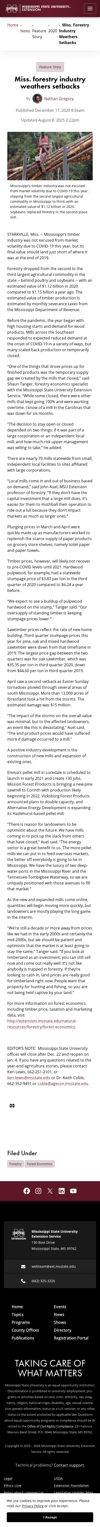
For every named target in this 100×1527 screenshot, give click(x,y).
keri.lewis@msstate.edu (28, 1077)
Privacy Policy (32, 1506)
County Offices (25, 1330)
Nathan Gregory (59, 98)
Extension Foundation (71, 1485)
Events (60, 1306)
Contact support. (69, 1465)
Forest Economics (39, 1164)
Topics (18, 1314)
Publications (23, 1338)
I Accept (50, 1517)
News (25, 31)
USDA (58, 1478)
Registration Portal (71, 1338)
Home (12, 25)
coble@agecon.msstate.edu (63, 1083)
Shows (60, 1322)
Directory (62, 1330)
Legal (8, 1478)
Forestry (15, 1164)
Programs (21, 1322)
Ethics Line (12, 1485)
